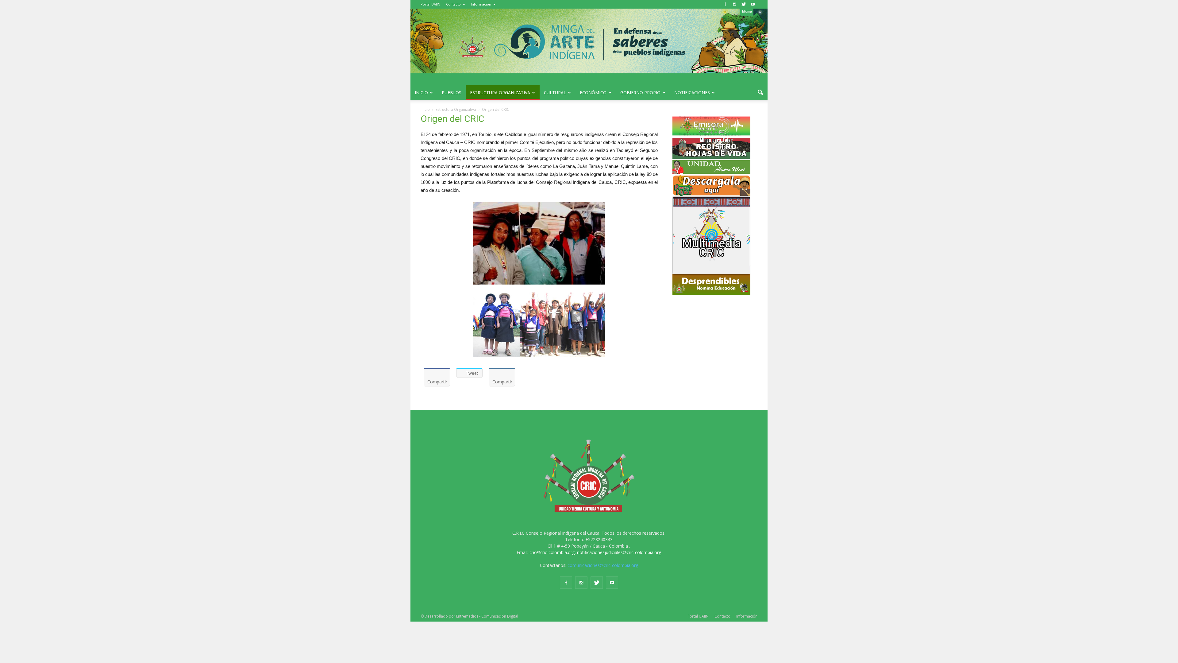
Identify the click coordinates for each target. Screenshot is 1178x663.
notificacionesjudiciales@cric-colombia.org (619, 552)
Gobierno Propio (640, 92)
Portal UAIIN (430, 4)
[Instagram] (734, 4)
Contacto (453, 4)
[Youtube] (752, 4)
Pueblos (451, 92)
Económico (593, 92)
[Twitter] (743, 4)
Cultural (555, 92)
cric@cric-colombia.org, (552, 552)
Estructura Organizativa (500, 92)
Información (481, 4)
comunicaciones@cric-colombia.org (603, 565)
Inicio (421, 92)
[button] (760, 92)
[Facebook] (725, 4)
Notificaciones (692, 92)
